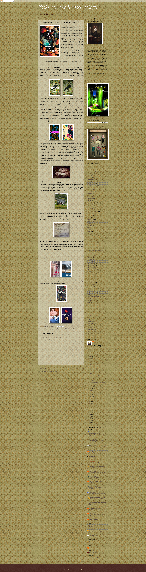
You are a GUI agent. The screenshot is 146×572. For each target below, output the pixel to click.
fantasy (88, 237)
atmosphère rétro (90, 173)
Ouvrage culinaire (90, 284)
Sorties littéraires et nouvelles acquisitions (95, 315)
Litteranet (91, 513)
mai (91, 390)
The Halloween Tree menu (94, 457)
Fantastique (49, 328)
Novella (89, 281)
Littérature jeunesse (91, 265)
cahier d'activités (90, 198)
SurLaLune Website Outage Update (95, 549)
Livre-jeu (89, 271)
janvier (91, 399)
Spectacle (89, 319)
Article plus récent (43, 368)
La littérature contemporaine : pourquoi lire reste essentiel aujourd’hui (97, 441)
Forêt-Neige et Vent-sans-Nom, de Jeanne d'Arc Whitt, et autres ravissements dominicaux (97, 543)
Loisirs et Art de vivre (91, 273)
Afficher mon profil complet (92, 350)
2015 (90, 416)
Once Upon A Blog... (93, 535)
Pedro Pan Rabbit (97, 342)
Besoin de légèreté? (91, 183)
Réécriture (89, 298)
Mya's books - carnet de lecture (95, 530)
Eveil (88, 229)
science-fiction (90, 310)
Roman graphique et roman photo (93, 304)
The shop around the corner (92, 329)
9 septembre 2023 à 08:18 (56, 337)
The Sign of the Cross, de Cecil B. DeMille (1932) (97, 515)
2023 (90, 363)
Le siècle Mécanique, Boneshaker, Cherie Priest (97, 472)
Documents (89, 215)
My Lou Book (92, 525)
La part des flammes (92, 558)
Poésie (88, 290)
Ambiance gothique (91, 168)
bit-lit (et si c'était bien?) (92, 185)
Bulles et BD (90, 193)
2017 (90, 412)
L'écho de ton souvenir (58, 107)
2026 (90, 356)
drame (45, 328)
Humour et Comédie (91, 255)
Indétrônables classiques (92, 259)
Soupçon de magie (73, 328)
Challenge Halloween (91, 202)
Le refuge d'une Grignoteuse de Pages (97, 497)
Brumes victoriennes (91, 191)
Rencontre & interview (91, 300)
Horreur (88, 253)
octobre (91, 369)
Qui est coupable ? (92, 482)
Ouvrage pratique (90, 286)
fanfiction (89, 233)
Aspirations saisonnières (92, 171)
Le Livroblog (92, 492)
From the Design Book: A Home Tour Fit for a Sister (97, 447)
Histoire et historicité (91, 248)
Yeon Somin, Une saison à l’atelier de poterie (97, 493)
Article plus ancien (79, 368)
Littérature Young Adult (92, 269)
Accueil (61, 368)
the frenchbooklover (93, 552)
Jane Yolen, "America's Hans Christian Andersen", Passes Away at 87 (96, 537)
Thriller (88, 333)
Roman (60, 328)
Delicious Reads (92, 476)
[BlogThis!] (59, 326)
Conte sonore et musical (92, 206)
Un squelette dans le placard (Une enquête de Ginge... (98, 383)
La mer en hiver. (55, 258)
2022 (90, 401)
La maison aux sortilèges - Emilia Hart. (97, 375)
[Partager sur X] (60, 326)
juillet (91, 386)
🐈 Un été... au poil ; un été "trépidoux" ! (96, 498)
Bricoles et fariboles (91, 189)
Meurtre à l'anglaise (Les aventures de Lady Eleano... (98, 379)
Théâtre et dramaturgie (91, 331)
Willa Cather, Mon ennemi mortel (95, 526)
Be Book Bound (92, 445)
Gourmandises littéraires (92, 242)
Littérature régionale (91, 267)
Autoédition (89, 177)
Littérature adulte (55, 328)
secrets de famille (65, 328)
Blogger (84, 569)
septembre (92, 371)
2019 (90, 408)
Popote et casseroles (91, 292)
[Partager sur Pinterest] (63, 326)
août (91, 373)
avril (91, 392)
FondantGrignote (46, 337)
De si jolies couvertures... (92, 213)
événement (89, 231)
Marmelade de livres (93, 519)
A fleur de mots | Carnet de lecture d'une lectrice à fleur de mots (97, 432)
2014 (90, 418)
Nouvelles (89, 277)
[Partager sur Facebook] (62, 326)
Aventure (89, 181)
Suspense (89, 325)
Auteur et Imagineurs (91, 175)
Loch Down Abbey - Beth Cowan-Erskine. (98, 377)
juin (91, 388)
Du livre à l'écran (90, 219)
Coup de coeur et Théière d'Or (93, 210)
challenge (89, 200)
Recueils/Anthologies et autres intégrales (95, 296)
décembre (92, 364)
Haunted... (89, 246)
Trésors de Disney (90, 335)
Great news (89, 244)
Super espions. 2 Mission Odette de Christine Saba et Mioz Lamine (97, 488)
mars (91, 394)
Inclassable (89, 257)
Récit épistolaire (90, 294)
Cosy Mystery (90, 208)
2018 (90, 410)
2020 (90, 406)
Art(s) (88, 170)
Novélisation (89, 279)
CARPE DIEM (92, 461)
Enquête (89, 223)
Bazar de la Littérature (94, 439)
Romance (89, 306)
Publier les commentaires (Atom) (50, 371)
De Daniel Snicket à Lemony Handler (97, 466)
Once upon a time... (91, 282)
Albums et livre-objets (91, 166)
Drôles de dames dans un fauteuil (96, 481)
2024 (90, 360)
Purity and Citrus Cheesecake (94, 452)
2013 (90, 420)
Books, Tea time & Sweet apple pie (67, 7)
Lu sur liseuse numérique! (92, 275)
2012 (90, 422)
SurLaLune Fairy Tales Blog (95, 548)
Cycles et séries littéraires (92, 211)
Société (88, 314)
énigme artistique (90, 221)
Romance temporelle (91, 308)
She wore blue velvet (93, 541)
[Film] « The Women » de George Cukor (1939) (96, 435)
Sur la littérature (90, 323)
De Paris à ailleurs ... (93, 471)
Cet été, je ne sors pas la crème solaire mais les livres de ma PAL (97, 521)
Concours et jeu (90, 204)
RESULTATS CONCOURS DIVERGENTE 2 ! (97, 509)
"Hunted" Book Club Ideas (94, 477)
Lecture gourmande (91, 261)
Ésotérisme (89, 225)
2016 (90, 414)
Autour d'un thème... (91, 179)
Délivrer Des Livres (93, 486)
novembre (92, 367)
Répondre (45, 341)
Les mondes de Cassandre (94, 508)
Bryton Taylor (92, 456)
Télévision (89, 327)
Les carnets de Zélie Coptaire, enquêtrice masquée (97, 503)
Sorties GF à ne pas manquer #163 (95, 531)
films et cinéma (90, 241)
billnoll (76, 569)
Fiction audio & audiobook (92, 239)
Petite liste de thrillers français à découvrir (96, 504)
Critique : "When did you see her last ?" (96, 467)
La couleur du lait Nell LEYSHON (95, 462)
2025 (90, 358)
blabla (88, 187)
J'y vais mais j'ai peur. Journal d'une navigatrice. (97, 554)
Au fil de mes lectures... (47, 14)
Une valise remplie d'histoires (95, 557)
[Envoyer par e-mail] (57, 326)
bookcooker (91, 451)
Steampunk (89, 321)
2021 (90, 403)
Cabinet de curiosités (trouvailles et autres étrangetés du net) (95, 195)
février (91, 396)
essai (88, 227)
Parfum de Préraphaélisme (92, 288)
